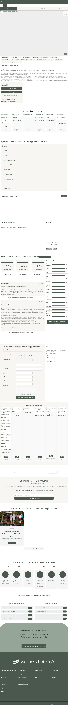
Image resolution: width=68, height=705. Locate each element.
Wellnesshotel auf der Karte (8, 96)
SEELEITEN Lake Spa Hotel (6, 125)
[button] (34, 33)
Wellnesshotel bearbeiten (23, 681)
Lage (26, 8)
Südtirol (62, 239)
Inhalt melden (53, 472)
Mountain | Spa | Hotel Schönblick (39, 416)
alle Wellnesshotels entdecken (34, 646)
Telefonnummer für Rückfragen (7, 384)
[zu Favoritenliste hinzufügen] (2, 12)
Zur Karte (49, 355)
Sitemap (2, 691)
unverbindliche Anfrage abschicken (25, 397)
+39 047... (7, 99)
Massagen (6, 169)
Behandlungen (7, 174)
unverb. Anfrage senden (12, 92)
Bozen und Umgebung (56, 239)
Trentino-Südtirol (55, 232)
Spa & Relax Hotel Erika (6, 453)
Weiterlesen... (12, 543)
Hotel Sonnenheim (17, 120)
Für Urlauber (3, 677)
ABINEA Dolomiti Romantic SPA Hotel (39, 121)
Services (6, 155)
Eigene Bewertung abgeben (45, 256)
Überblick (4, 146)
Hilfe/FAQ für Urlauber (22, 677)
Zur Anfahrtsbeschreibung (52, 357)
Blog (2, 688)
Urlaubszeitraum (6, 354)
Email (4, 380)
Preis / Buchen (12, 88)
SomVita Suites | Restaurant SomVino (62, 122)
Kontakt (54, 248)
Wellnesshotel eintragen (23, 684)
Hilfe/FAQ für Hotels (22, 674)
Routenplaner (64, 196)
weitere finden (16, 582)
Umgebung (6, 188)
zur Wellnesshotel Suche (1, 5)
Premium (65, 112)
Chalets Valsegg (28, 412)
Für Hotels (3, 674)
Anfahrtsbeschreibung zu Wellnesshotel (10, 95)
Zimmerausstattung (9, 160)
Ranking (12, 528)
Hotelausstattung (8, 151)
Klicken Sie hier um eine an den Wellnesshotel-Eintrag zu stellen (34, 490)
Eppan (50, 230)
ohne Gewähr (43, 472)
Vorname (5, 373)
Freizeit (5, 183)
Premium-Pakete (21, 688)
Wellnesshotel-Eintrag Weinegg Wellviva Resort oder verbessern (40, 583)
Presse (2, 681)
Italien (50, 234)
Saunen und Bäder (8, 165)
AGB (36, 677)
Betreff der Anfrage (7, 364)
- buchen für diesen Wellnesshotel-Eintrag (63, 582)
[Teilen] (63, 703)
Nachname (5, 376)
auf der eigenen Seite (51, 582)
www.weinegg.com (12, 101)
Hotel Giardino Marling (50, 121)
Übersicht (9, 8)
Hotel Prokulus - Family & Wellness (62, 416)
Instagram (54, 677)
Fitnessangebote (8, 179)
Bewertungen (60, 8)
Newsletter (54, 681)
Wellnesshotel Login (6, 697)
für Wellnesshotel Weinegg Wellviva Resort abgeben (5, 582)
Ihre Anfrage (5, 368)
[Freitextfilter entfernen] (62, 2)
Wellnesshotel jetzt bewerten (57, 322)
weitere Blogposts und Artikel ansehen (34, 548)
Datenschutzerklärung (22, 394)
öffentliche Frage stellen (34, 498)
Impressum (37, 674)
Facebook (54, 674)
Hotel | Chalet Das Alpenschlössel (51, 415)
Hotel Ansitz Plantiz (28, 118)
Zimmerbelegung (7, 359)
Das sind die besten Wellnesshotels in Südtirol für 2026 (12, 534)
